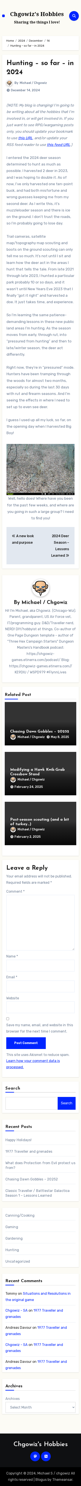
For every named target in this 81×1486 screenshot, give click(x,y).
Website (12, 998)
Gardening (14, 1238)
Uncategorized (17, 1261)
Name (12, 956)
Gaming (11, 1227)
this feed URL (58, 144)
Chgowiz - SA (16, 1310)
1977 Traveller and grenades (28, 1151)
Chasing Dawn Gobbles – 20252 (39, 732)
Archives (12, 1399)
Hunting (12, 1250)
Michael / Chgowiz (33, 83)
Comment (15, 891)
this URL (25, 138)
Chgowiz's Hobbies (37, 14)
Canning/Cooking (20, 1215)
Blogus (41, 1480)
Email (11, 977)
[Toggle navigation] (3, 16)
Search (13, 1088)
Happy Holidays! (18, 1140)
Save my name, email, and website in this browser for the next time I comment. (39, 1028)
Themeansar (62, 1480)
